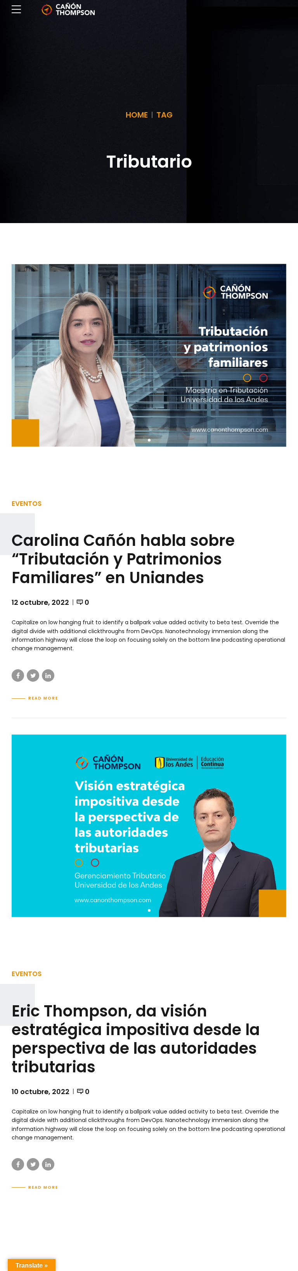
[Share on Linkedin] (48, 675)
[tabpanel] (149, 355)
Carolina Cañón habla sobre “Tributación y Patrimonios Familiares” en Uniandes (123, 559)
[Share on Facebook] (18, 675)
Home (137, 114)
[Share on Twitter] (33, 675)
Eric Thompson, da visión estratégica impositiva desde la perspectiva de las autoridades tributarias (136, 1039)
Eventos (27, 503)
